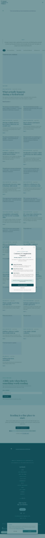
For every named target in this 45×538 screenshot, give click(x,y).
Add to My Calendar (22, 285)
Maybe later (22, 287)
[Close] (34, 247)
